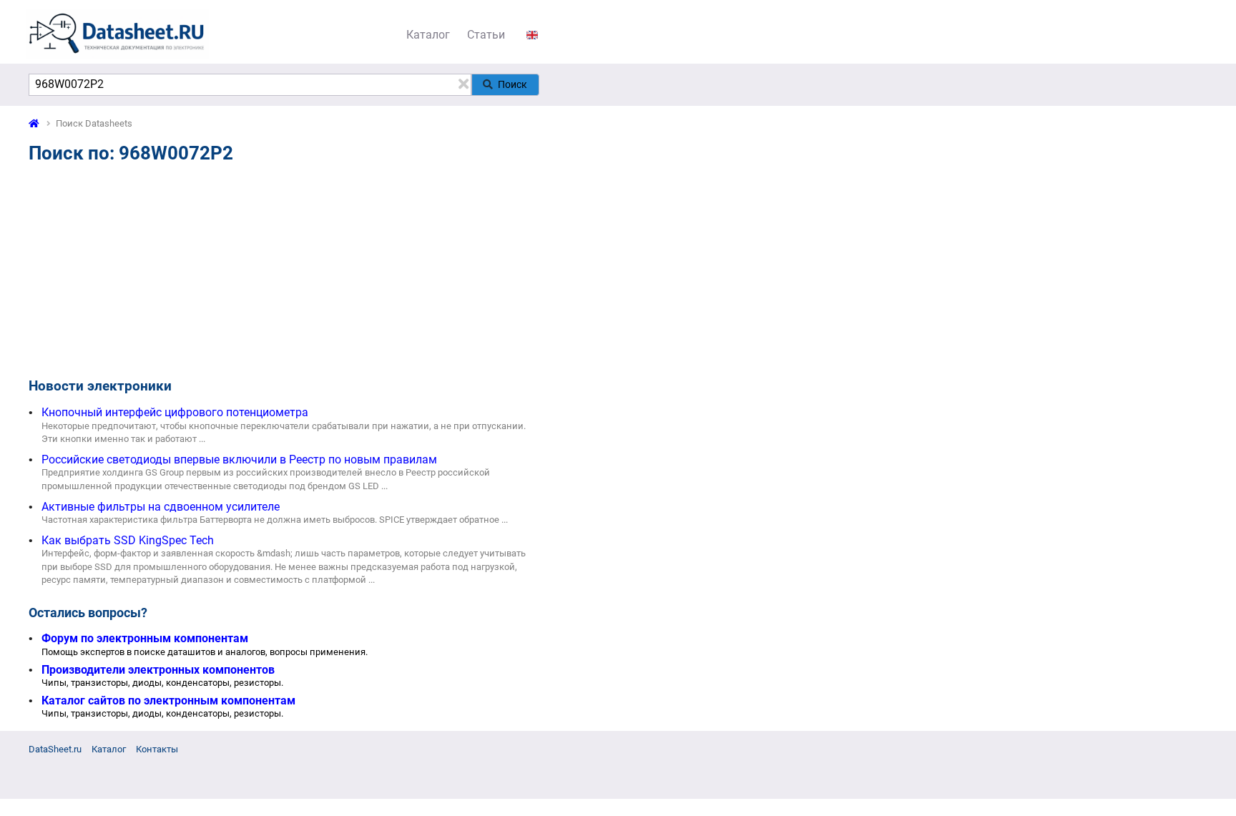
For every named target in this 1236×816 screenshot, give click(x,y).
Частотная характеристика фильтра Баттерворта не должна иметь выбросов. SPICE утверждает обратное (270, 519)
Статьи (486, 34)
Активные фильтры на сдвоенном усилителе (160, 506)
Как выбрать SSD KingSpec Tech (127, 540)
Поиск (512, 84)
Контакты (157, 749)
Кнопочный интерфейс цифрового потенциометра (174, 412)
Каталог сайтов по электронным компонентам (168, 700)
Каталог (428, 34)
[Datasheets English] (532, 34)
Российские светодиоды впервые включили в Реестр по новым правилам (239, 459)
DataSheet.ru (55, 749)
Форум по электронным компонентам (144, 638)
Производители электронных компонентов (158, 670)
